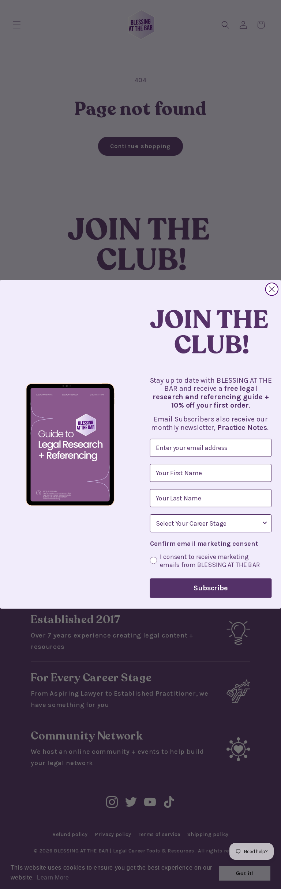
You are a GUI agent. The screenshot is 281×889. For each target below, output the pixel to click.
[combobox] (208, 523)
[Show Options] (265, 523)
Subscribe (211, 588)
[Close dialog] (272, 289)
